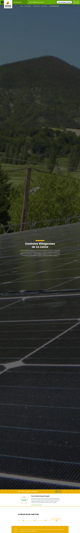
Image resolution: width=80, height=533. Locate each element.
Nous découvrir (17, 2)
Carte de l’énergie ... (44, 6)
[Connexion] (77, 2)
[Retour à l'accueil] (8, 2)
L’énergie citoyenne (36, 6)
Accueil (21, 6)
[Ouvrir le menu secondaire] (2, 2)
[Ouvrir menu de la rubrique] (25, 2)
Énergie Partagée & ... (28, 6)
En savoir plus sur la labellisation (36, 504)
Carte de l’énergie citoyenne (64, 2)
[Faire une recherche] (74, 2)
